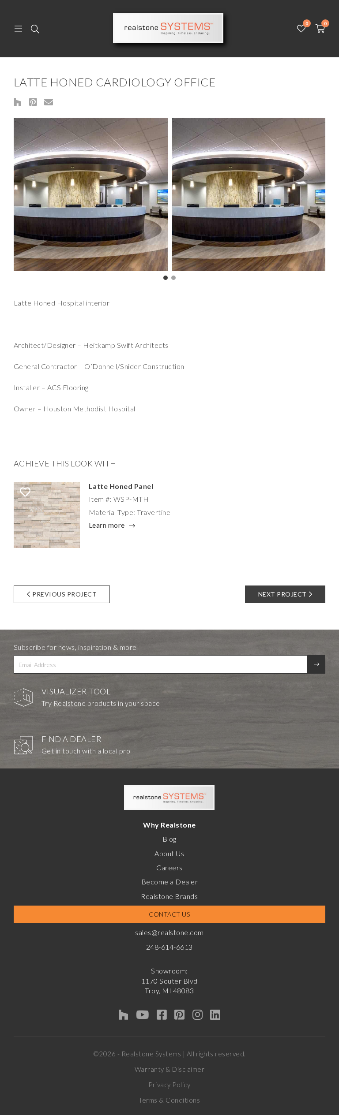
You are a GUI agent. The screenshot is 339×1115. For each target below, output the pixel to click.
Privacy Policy (169, 1085)
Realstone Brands (169, 896)
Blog (169, 839)
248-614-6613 (169, 947)
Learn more (107, 525)
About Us (169, 853)
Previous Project (64, 594)
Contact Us (169, 914)
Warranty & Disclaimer (170, 1069)
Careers (169, 867)
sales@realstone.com (169, 932)
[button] (165, 278)
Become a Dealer (169, 881)
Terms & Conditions (169, 1100)
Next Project (282, 594)
